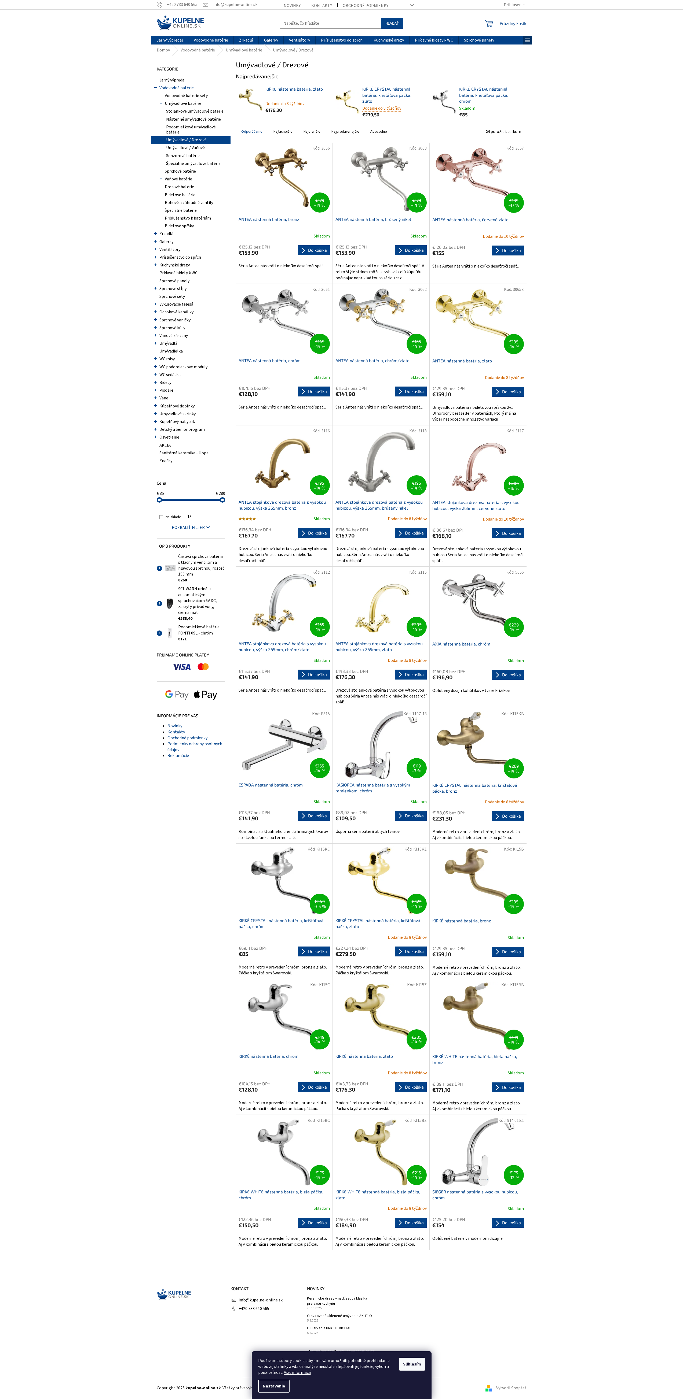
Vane (163, 398)
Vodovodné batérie (176, 88)
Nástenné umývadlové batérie (193, 119)
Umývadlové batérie (183, 103)
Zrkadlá (166, 234)
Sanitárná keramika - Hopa (184, 453)
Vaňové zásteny (173, 336)
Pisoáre (166, 390)
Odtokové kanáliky (176, 312)
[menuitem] (169, 40)
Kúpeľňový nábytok (177, 422)
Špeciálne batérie (181, 210)
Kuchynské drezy (174, 265)
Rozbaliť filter (188, 527)
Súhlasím (412, 1364)
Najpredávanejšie (345, 131)
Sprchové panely (174, 281)
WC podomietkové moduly (183, 367)
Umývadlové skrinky (177, 414)
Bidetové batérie (180, 195)
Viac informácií (297, 1372)
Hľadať (392, 23)
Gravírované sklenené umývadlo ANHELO (339, 1316)
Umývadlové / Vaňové (185, 148)
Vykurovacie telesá (176, 304)
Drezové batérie (179, 187)
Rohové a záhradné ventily (189, 203)
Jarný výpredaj (172, 80)
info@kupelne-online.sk (261, 1300)
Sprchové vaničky (175, 320)
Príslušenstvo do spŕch (180, 257)
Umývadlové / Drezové (186, 140)
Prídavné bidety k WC (178, 273)
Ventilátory (169, 250)
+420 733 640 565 (254, 1309)
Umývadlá (168, 343)
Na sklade (179, 517)
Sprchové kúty (172, 328)
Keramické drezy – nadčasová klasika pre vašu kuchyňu (337, 1301)
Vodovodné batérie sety (186, 96)
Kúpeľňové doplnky (177, 406)
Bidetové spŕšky (179, 226)
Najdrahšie (312, 131)
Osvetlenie (169, 437)
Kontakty (321, 6)
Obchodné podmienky (365, 6)
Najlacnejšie (283, 131)
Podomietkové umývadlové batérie (191, 129)
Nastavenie (274, 1386)
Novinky (292, 6)
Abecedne (378, 131)
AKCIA (165, 445)
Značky (165, 461)
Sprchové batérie (180, 171)
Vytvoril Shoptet (511, 1388)
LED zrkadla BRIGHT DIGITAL (329, 1328)
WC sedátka (170, 375)
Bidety (165, 382)
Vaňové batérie (178, 179)
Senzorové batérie (183, 156)
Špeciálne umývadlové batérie (193, 163)
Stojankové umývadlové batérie (195, 111)
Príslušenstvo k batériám (188, 218)
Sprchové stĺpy (173, 289)
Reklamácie (178, 756)
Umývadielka (171, 351)
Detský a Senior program (182, 429)
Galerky (166, 242)
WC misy (167, 359)
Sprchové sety (172, 296)
